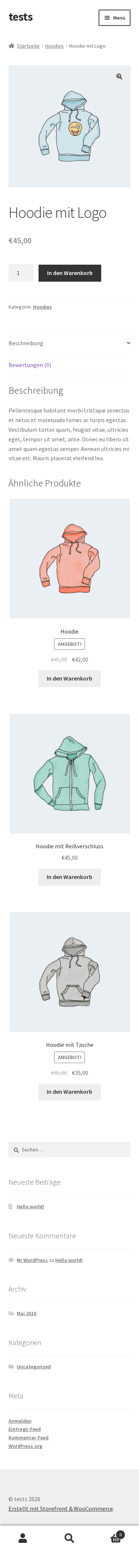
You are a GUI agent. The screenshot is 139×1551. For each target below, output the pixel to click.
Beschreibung (26, 343)
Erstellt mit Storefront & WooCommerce (61, 1508)
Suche (69, 1538)
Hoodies (54, 46)
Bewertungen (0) (30, 365)
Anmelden (20, 1421)
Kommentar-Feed (29, 1437)
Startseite (28, 46)
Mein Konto (23, 1538)
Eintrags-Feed (25, 1429)
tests (21, 16)
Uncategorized (34, 1366)
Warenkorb (107, 1532)
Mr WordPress (32, 1260)
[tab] (70, 343)
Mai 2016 (26, 1313)
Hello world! (30, 1206)
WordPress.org (25, 1446)
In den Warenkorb (70, 272)
